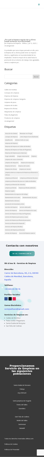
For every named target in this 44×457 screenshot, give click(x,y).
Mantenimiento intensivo (12, 201)
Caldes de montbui (10, 90)
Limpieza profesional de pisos (29, 178)
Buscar (36, 77)
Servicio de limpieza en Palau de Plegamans (17, 214)
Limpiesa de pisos (10, 102)
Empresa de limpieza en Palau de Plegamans (18, 150)
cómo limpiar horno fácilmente (29, 137)
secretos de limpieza (11, 207)
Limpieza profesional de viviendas (15, 184)
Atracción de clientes (11, 133)
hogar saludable (10, 156)
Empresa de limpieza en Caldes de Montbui (17, 146)
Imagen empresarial (23, 156)
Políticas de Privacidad (11, 449)
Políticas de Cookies (11, 444)
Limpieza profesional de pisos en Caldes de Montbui (20, 181)
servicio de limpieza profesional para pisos (17, 220)
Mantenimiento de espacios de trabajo (16, 194)
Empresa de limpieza (11, 96)
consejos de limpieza (11, 137)
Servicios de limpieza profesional (14, 230)
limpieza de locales (24, 166)
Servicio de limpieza (11, 210)
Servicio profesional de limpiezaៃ (15, 223)
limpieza (34, 156)
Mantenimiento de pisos (30, 197)
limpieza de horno (10, 166)
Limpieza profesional (11, 178)
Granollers (22, 408)
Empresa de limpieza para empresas (16, 153)
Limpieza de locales (10, 105)
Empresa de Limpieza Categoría (14, 99)
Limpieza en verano (25, 169)
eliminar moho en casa (21, 140)
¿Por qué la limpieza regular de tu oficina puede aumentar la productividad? (20, 40)
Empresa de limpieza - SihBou (17, 43)
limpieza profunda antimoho (27, 188)
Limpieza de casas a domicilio (14, 159)
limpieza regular (10, 191)
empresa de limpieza (11, 143)
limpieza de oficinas (10, 108)
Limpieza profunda (10, 188)
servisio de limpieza (11, 233)
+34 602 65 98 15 (12, 289)
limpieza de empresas (27, 163)
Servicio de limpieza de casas (27, 210)
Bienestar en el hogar (26, 133)
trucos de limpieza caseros (27, 233)
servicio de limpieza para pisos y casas (16, 217)
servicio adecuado (25, 207)
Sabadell (22, 428)
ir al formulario (22, 253)
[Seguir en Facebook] (6, 298)
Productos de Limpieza (12, 118)
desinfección (9, 140)
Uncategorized (9, 46)
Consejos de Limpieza (11, 93)
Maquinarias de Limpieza (12, 112)
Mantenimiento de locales (12, 197)
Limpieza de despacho (11, 163)
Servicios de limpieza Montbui (14, 227)
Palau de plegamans (11, 115)
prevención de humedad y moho (14, 204)
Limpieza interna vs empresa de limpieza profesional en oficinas (21, 174)
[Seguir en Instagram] (14, 298)
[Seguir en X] (10, 298)
